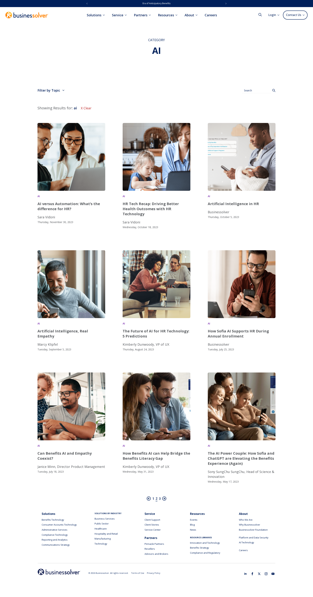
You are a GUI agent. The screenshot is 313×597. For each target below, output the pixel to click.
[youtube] (273, 573)
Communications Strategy (56, 544)
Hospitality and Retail (106, 533)
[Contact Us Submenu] (304, 15)
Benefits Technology (53, 519)
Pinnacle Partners (154, 543)
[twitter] (259, 573)
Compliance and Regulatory (205, 552)
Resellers (150, 548)
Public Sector (102, 523)
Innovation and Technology (205, 542)
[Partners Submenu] (150, 15)
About (189, 15)
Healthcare (101, 528)
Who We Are (246, 519)
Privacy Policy (153, 573)
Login (272, 15)
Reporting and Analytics (55, 539)
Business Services (105, 518)
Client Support (152, 519)
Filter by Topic (48, 90)
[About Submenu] (197, 15)
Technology (101, 543)
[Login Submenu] (279, 15)
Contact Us (293, 15)
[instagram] (266, 573)
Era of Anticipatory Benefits (156, 3)
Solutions (94, 15)
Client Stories (152, 524)
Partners (140, 15)
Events (193, 519)
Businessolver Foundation (253, 529)
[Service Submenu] (126, 15)
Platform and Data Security (253, 537)
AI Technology (246, 542)
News (193, 529)
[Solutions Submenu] (104, 15)
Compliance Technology (55, 534)
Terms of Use (137, 573)
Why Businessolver (249, 524)
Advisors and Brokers (156, 553)
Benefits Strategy (199, 547)
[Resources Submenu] (177, 15)
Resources (166, 15)
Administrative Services (54, 529)
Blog (192, 524)
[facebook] (252, 573)
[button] (87, 3)
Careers (211, 15)
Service (117, 15)
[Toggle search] (260, 14)
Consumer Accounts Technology (59, 524)
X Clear (86, 108)
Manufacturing (103, 538)
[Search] (274, 90)
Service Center (153, 529)
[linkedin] (245, 573)
